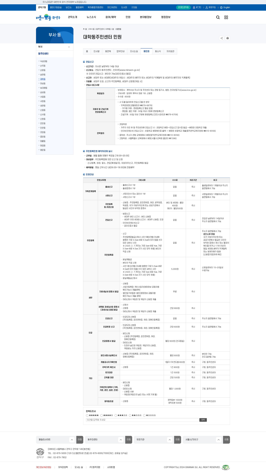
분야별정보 (145, 17)
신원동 (42, 119)
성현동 (42, 106)
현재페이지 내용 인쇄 (227, 38)
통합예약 (80, 7)
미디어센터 (112, 7)
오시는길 (134, 51)
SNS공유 (221, 38)
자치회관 (170, 51)
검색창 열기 (218, 17)
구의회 (134, 7)
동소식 (158, 51)
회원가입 (212, 7)
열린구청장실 (56, 7)
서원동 (42, 101)
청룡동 (42, 141)
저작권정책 (63, 467)
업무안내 (120, 51)
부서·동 (91, 29)
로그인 (198, 7)
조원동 (42, 132)
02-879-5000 (59, 453)
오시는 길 (79, 467)
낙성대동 (43, 61)
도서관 (124, 7)
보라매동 (43, 88)
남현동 (42, 75)
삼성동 (42, 92)
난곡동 (42, 66)
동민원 (146, 51)
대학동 (42, 79)
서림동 (42, 97)
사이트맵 (111, 467)
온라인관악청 (183, 7)
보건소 (69, 7)
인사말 (96, 51)
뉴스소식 (91, 17)
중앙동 (42, 137)
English (227, 7)
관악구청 (42, 7)
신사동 (42, 114)
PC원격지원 (95, 467)
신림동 (42, 110)
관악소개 (72, 17)
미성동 (42, 83)
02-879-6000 (96, 453)
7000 (106, 453)
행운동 (42, 150)
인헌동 (42, 128)
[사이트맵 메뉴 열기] (226, 17)
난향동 (42, 70)
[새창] (226, 466)
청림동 (42, 146)
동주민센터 (43, 54)
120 (69, 453)
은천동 (42, 123)
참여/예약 (111, 17)
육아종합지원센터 (95, 7)
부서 (40, 47)
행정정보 (165, 17)
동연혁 (108, 51)
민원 (128, 17)
